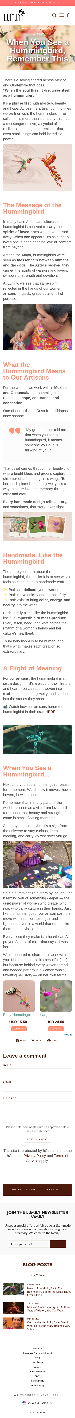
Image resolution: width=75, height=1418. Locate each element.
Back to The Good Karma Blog (40, 1189)
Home (25, 28)
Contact (37, 1366)
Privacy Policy (34, 1156)
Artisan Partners (37, 1371)
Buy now (19, 1028)
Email (7, 1082)
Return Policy (37, 1380)
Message (9, 1098)
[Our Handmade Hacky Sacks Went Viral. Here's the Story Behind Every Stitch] (13, 1323)
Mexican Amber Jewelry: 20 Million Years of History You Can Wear (48, 1308)
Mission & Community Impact (37, 1353)
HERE (50, 712)
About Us (37, 1348)
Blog (37, 1357)
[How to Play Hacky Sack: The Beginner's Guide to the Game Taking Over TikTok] (13, 1289)
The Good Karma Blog (40, 28)
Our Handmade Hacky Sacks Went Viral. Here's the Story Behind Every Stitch (48, 1326)
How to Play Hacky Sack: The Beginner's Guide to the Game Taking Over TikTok (49, 1292)
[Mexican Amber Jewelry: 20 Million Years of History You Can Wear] (13, 1308)
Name (7, 1065)
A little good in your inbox (36, 1395)
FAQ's (37, 1376)
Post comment (37, 1139)
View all (68, 1034)
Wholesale (38, 1362)
